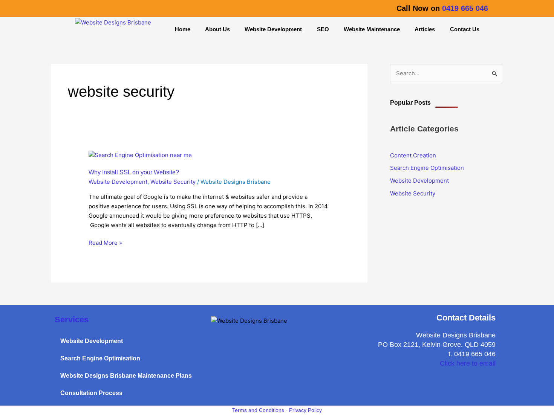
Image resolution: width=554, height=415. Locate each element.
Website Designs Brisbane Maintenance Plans (126, 375)
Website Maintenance (372, 29)
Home (182, 29)
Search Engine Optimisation (427, 167)
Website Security (173, 181)
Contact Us (464, 29)
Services (72, 319)
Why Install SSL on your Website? (134, 172)
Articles (425, 29)
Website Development (273, 29)
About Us (217, 29)
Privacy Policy (305, 410)
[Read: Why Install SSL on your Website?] (140, 155)
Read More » (105, 242)
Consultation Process (91, 393)
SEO (323, 29)
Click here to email (468, 363)
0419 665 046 (465, 8)
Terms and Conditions (258, 410)
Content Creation (413, 155)
